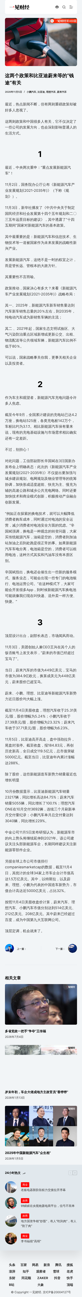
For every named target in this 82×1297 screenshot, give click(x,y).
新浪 (47, 1265)
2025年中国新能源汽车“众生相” (28, 1153)
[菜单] (71, 7)
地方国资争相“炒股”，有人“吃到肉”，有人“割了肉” (48, 1223)
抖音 (57, 1278)
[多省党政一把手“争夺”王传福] (41, 1004)
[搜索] (63, 7)
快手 (70, 1278)
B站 (11, 1285)
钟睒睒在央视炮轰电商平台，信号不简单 (48, 1206)
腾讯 (58, 1265)
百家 (23, 1265)
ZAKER (42, 1278)
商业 (25, 1184)
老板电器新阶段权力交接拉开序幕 (43, 1190)
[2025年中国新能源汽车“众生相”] (41, 1126)
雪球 (56, 1271)
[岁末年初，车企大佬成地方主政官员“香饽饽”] (41, 1065)
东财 (12, 1278)
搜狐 (70, 1265)
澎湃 (12, 1271)
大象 (40, 1285)
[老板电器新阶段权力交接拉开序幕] (11, 1187)
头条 (12, 1265)
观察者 (41, 1271)
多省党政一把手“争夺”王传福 (25, 1031)
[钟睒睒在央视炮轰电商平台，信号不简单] (11, 1203)
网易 (35, 1265)
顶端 (70, 1285)
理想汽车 (51, 91)
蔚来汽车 (62, 91)
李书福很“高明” (31, 1241)
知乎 (26, 1271)
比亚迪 (41, 91)
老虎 (70, 1271)
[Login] (57, 7)
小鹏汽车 (31, 91)
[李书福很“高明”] (11, 1238)
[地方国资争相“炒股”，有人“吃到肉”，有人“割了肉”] (11, 1221)
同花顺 (26, 1278)
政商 (25, 1200)
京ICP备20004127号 (57, 1292)
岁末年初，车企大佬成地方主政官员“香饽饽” (36, 1092)
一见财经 (35, 1292)
